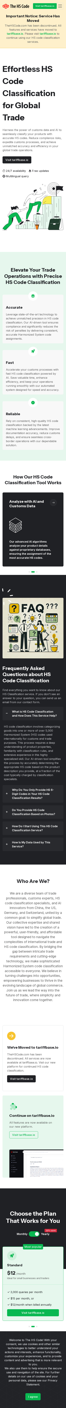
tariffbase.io (15, 33)
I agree (33, 1396)
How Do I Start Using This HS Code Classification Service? (35, 828)
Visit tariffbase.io (44, 6)
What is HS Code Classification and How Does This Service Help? (34, 713)
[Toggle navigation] (60, 6)
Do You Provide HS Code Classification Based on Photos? (33, 812)
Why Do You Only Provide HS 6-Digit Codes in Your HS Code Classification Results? (33, 794)
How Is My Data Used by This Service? (31, 844)
